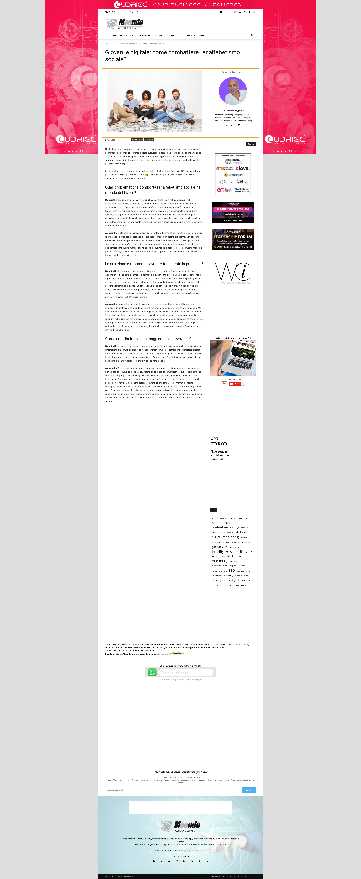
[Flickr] (230, 12)
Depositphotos (199, 850)
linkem (239, 556)
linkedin (230, 556)
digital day (230, 533)
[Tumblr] (249, 12)
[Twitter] (254, 12)
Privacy (244, 876)
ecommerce (218, 542)
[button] (252, 35)
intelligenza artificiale (232, 551)
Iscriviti (249, 790)
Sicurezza (189, 35)
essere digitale (231, 542)
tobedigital (245, 580)
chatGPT (247, 518)
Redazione (216, 876)
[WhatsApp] (148, 412)
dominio (244, 538)
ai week (223, 518)
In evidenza (149, 140)
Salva (142, 412)
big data (231, 518)
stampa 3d (238, 576)
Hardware (144, 35)
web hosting (240, 585)
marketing (220, 560)
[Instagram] (235, 12)
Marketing (174, 35)
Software (159, 35)
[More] (181, 412)
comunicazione (223, 522)
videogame (229, 585)
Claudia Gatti (149, 171)
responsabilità (235, 566)
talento (246, 576)
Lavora (236, 876)
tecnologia (217, 580)
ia (226, 546)
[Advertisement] (204, 24)
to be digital (231, 580)
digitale (241, 532)
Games (123, 35)
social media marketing (222, 575)
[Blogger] (221, 12)
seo (232, 570)
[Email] (161, 412)
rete (244, 566)
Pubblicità (227, 876)
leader (223, 556)
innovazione (234, 547)
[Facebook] (226, 12)
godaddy (217, 546)
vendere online (217, 585)
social (248, 571)
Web (133, 35)
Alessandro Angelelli (233, 110)
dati (223, 532)
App (114, 35)
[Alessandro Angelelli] (233, 91)
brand (239, 518)
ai (217, 517)
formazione (244, 542)
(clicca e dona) (163, 654)
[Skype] (239, 125)
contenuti (244, 528)
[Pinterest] (244, 12)
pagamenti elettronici (220, 566)
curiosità (215, 532)
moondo (235, 561)
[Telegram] (174, 412)
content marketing (225, 527)
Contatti (253, 876)
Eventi (202, 35)
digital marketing (225, 537)
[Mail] (235, 125)
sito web (240, 571)
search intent (217, 571)
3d (213, 518)
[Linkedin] (240, 12)
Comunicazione (111, 43)
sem (225, 571)
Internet (215, 556)
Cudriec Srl (129, 876)
